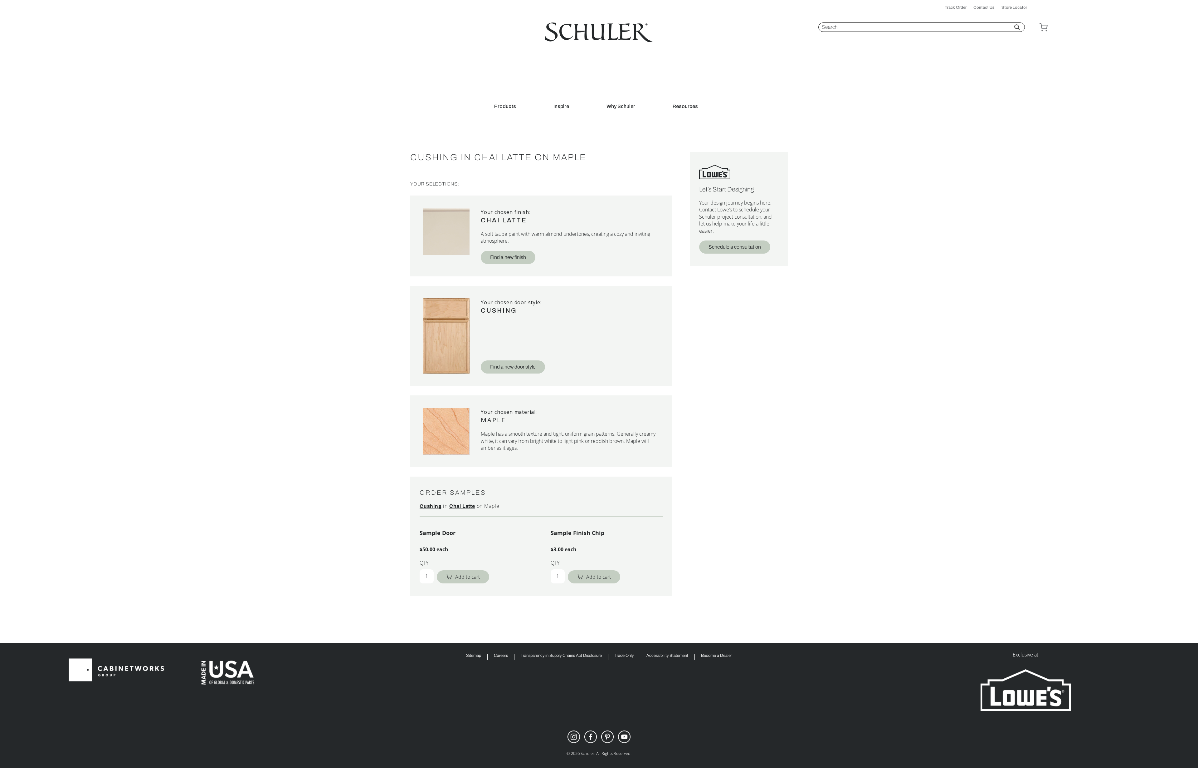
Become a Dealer (716, 656)
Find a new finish (508, 257)
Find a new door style (513, 366)
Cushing (499, 310)
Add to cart (467, 576)
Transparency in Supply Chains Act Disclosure (561, 656)
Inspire (561, 106)
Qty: (425, 562)
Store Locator (1014, 8)
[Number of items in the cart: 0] (1043, 27)
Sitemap (473, 656)
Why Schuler (620, 106)
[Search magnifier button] (1017, 27)
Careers (501, 656)
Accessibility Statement (667, 656)
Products (505, 106)
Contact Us (984, 8)
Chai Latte (504, 220)
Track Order (956, 8)
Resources (685, 106)
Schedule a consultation (735, 247)
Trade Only (624, 656)
